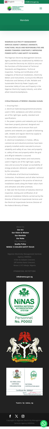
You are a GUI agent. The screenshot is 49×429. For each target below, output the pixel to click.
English (10, 2)
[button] (43, 423)
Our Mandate (20, 235)
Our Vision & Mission (20, 232)
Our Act (20, 230)
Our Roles (20, 238)
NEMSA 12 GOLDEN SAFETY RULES (20, 247)
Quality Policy (20, 244)
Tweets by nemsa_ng (24, 403)
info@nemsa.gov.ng (24, 277)
